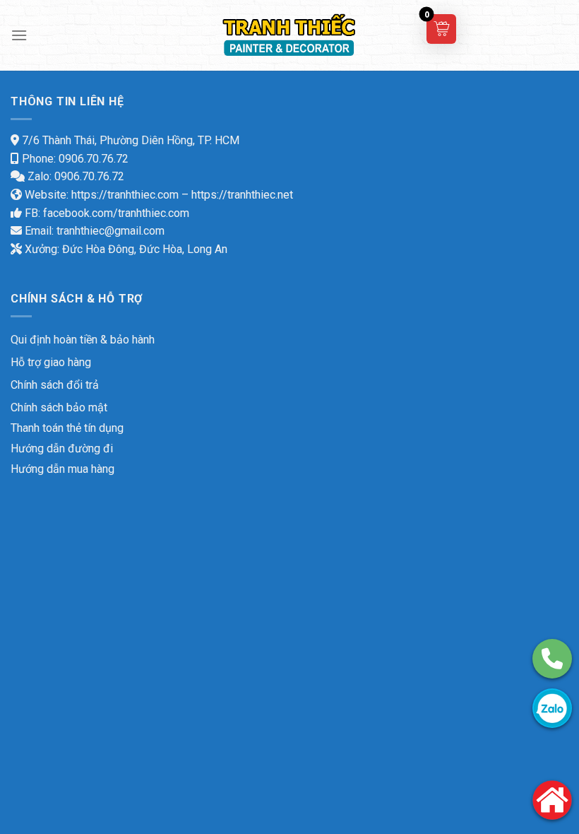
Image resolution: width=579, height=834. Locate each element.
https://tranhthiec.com (125, 194)
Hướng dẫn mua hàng (62, 469)
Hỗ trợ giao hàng (51, 362)
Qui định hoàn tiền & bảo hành (83, 339)
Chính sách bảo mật (59, 407)
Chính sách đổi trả (55, 385)
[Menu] (19, 35)
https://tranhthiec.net (242, 194)
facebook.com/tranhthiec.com (116, 213)
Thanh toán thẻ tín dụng (67, 428)
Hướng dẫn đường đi (62, 448)
